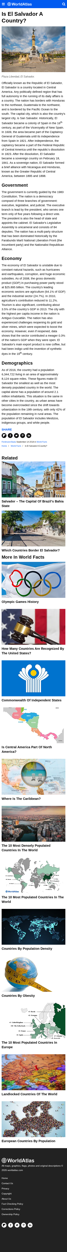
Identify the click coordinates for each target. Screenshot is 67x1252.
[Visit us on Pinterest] (23, 1225)
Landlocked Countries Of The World (29, 1094)
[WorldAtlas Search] (63, 4)
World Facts (42, 442)
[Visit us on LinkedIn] (30, 1225)
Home (5, 1178)
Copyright (7, 1193)
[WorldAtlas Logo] (20, 4)
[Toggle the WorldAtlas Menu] (3, 4)
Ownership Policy (10, 1214)
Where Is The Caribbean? (21, 798)
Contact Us (7, 1183)
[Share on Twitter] (16, 435)
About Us (6, 1199)
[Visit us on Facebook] (10, 1225)
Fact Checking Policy (12, 1204)
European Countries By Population (28, 1141)
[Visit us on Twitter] (17, 1225)
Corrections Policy (11, 1209)
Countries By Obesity (18, 995)
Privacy (5, 1188)
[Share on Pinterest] (22, 435)
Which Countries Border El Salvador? (31, 550)
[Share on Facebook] (10, 435)
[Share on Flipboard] (4, 435)
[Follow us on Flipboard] (4, 1225)
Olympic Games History (20, 602)
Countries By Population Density (27, 948)
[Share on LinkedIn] (28, 435)
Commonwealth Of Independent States (31, 700)
